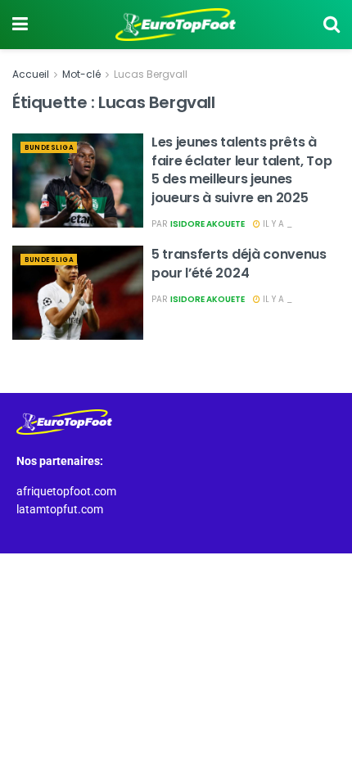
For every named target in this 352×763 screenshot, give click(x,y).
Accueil (30, 74)
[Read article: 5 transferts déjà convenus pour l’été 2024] (77, 292)
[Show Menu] (20, 24)
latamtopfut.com (59, 509)
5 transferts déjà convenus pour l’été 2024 (239, 263)
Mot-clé (81, 74)
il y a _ (276, 224)
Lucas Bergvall (150, 74)
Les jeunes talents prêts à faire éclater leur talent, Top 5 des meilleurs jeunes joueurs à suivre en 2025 (241, 169)
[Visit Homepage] (176, 24)
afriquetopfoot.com (66, 491)
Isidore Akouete (207, 224)
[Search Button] (331, 24)
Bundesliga (49, 147)
